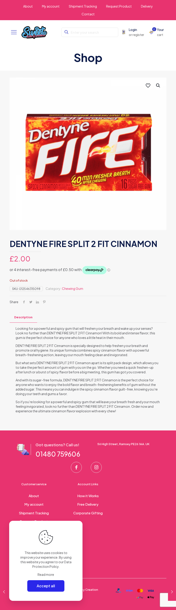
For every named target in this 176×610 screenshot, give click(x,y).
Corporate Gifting (88, 513)
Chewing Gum (72, 288)
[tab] (23, 317)
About (34, 496)
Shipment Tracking (34, 513)
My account (34, 504)
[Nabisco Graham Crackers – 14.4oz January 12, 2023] (4, 591)
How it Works (88, 496)
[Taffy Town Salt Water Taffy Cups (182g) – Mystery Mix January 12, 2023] (172, 591)
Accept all (46, 585)
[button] (158, 85)
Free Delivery (88, 504)
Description (23, 317)
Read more (46, 574)
